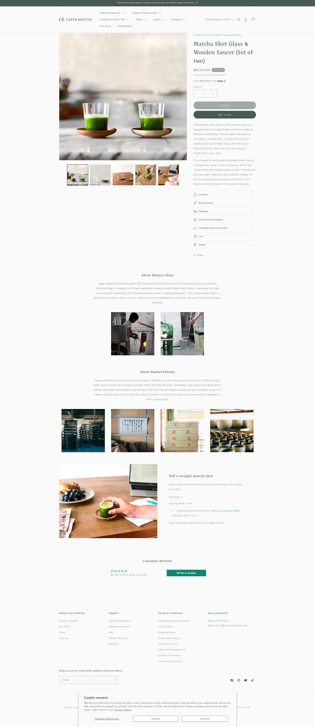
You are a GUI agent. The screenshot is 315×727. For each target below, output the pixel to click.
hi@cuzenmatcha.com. (233, 625)
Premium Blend (210, 510)
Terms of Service (168, 644)
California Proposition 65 (172, 649)
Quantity (198, 87)
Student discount (118, 638)
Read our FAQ (217, 620)
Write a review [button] (186, 572)
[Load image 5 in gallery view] (168, 174)
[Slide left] (62, 175)
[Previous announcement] (60, 3)
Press (62, 632)
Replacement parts (119, 626)
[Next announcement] (254, 3)
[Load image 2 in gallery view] (100, 174)
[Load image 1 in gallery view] (77, 174)
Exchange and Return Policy (174, 620)
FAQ (111, 632)
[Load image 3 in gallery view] (123, 174)
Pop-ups (63, 638)
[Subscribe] (114, 680)
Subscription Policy (169, 638)
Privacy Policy (123, 709)
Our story (64, 626)
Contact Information (169, 655)
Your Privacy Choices (170, 661)
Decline (204, 718)
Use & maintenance (120, 620)
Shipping (198, 75)
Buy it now (224, 114)
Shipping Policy (166, 632)
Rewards (113, 644)
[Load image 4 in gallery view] (145, 174)
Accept (155, 718)
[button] (238, 19)
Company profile (68, 620)
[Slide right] (183, 175)
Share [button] (200, 255)
